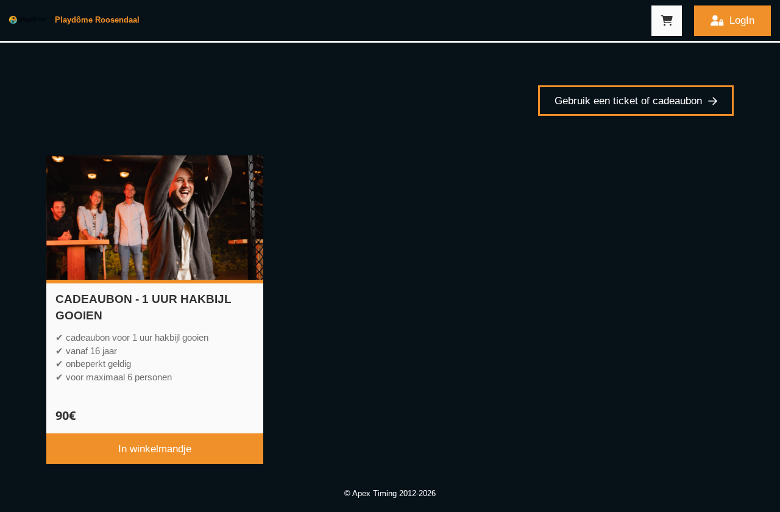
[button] (666, 20)
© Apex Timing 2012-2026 (390, 493)
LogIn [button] (741, 20)
